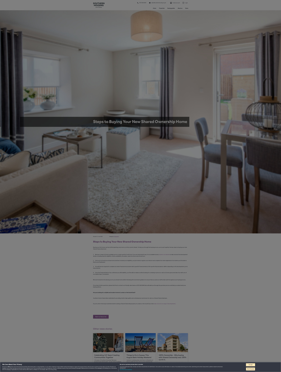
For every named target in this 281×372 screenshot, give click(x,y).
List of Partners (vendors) (126, 369)
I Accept (251, 364)
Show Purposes (250, 369)
